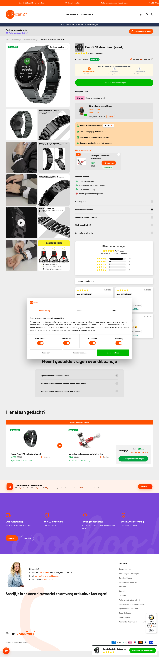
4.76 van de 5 (120, 251)
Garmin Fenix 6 (94, 110)
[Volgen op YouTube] (13, 633)
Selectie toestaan (79, 353)
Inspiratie (122, 595)
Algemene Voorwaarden (128, 608)
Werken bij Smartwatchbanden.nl (132, 622)
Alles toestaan (113, 353)
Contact (11, 538)
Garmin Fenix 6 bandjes (30, 40)
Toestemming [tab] (44, 311)
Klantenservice (125, 569)
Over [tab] (114, 310)
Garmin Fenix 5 (94, 113)
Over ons (27, 538)
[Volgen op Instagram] (7, 633)
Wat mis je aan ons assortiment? (132, 604)
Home (7, 40)
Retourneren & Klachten (129, 582)
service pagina (47, 579)
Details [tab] (79, 310)
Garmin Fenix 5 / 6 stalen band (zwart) (52, 40)
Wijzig (110, 116)
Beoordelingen (125, 613)
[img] (82, 290)
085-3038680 (44, 572)
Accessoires (86, 14)
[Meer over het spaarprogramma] (152, 59)
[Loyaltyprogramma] (6, 650)
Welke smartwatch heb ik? (18, 33)
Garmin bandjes (16, 40)
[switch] (66, 343)
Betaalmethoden (125, 578)
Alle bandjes (71, 14)
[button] (81, 53)
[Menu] (155, 614)
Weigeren (46, 353)
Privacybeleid (124, 617)
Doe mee (144, 487)
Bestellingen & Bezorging (129, 573)
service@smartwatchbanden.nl (47, 576)
